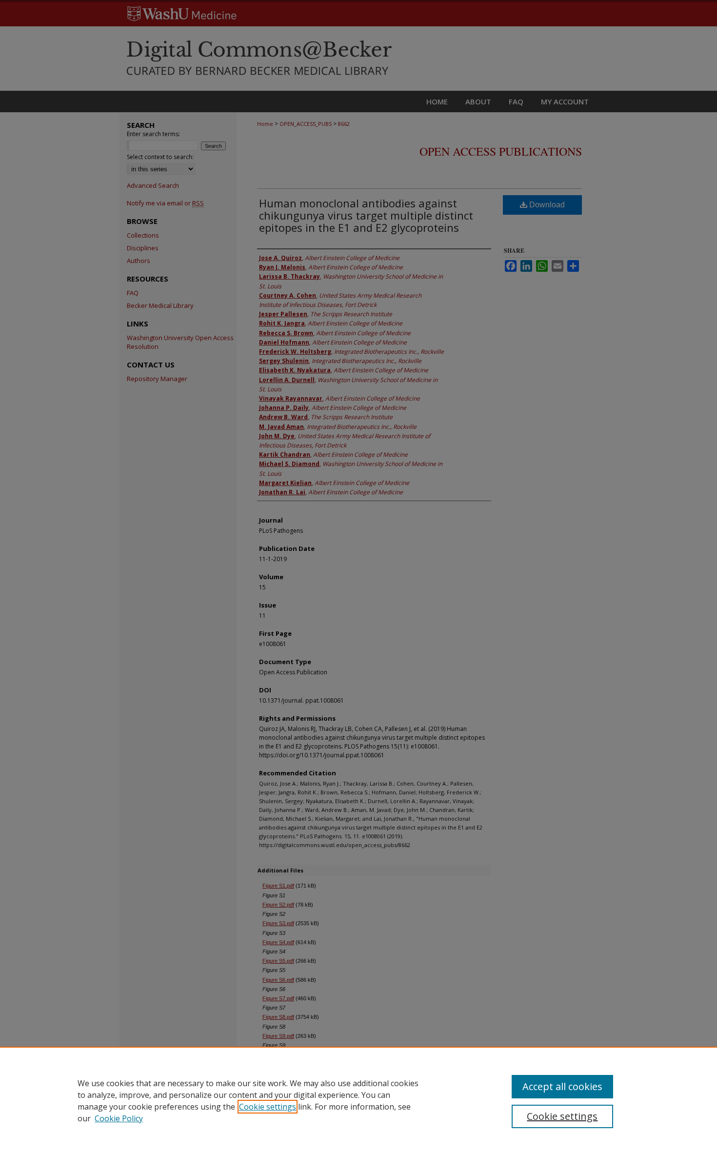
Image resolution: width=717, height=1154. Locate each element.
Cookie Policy (119, 1118)
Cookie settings (267, 1106)
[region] (358, 1100)
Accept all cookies (562, 1086)
